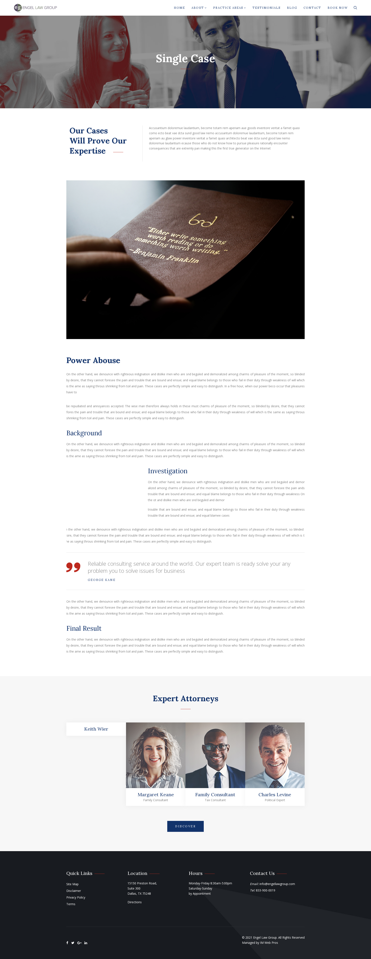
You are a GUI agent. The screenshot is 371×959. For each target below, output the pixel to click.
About (198, 8)
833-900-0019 (265, 890)
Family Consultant (215, 795)
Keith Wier (96, 729)
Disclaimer (73, 891)
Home (179, 8)
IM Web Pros (269, 943)
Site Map (72, 884)
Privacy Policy (75, 897)
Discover (185, 826)
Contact (312, 8)
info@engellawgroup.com (277, 884)
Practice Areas (228, 8)
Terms (70, 904)
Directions (135, 902)
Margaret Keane (156, 795)
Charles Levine (274, 795)
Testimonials (266, 8)
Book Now (338, 8)
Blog (292, 8)
